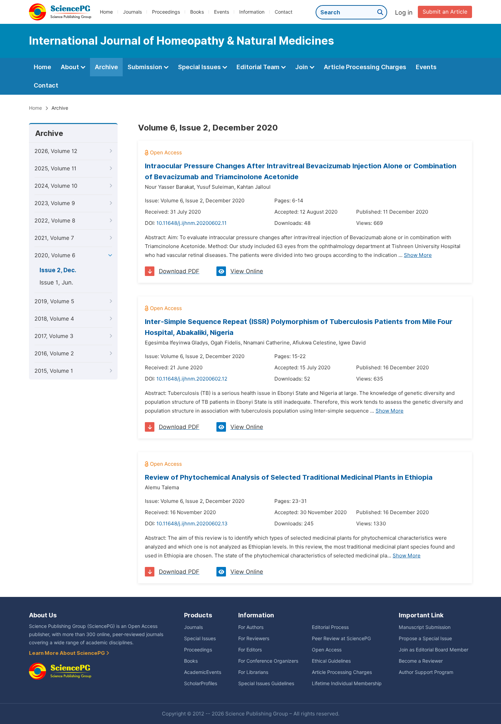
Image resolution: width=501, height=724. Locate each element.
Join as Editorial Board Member (433, 649)
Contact (283, 12)
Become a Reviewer (421, 661)
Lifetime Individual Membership (347, 683)
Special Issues (200, 67)
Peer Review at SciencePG (341, 638)
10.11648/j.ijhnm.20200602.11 (191, 223)
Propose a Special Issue (425, 638)
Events (221, 12)
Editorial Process (330, 627)
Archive (106, 67)
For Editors (250, 649)
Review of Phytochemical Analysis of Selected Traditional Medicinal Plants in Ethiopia (288, 477)
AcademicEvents (202, 672)
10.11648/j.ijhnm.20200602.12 (191, 379)
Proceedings (166, 12)
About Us (43, 615)
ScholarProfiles (200, 683)
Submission (145, 67)
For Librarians (253, 672)
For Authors (250, 627)
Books (197, 12)
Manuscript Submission (425, 627)
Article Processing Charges (365, 67)
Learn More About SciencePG (67, 653)
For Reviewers (253, 638)
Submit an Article (445, 12)
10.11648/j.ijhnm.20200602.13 (192, 524)
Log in (404, 12)
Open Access (326, 649)
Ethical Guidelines (331, 661)
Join (302, 67)
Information (251, 12)
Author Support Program (426, 672)
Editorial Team (259, 67)
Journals (132, 12)
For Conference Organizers (268, 661)
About (70, 67)
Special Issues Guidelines (266, 683)
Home (106, 12)
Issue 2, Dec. (58, 270)
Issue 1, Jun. (56, 282)
